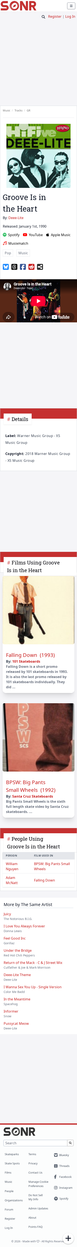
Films (8, 1172)
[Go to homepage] (18, 6)
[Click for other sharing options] (40, 267)
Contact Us (35, 1172)
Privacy (33, 1163)
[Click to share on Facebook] (23, 267)
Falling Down (44, 880)
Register (55, 16)
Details (20, 419)
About (32, 1217)
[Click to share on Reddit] (31, 267)
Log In (70, 16)
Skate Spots (12, 1163)
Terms (32, 1154)
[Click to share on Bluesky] (6, 267)
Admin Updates (38, 1208)
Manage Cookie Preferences (38, 1184)
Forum (9, 1209)
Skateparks (12, 1154)
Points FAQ (35, 1227)
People (9, 1191)
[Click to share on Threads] (14, 267)
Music (8, 1182)
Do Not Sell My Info (35, 1197)
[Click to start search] (43, 17)
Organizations (14, 1200)
